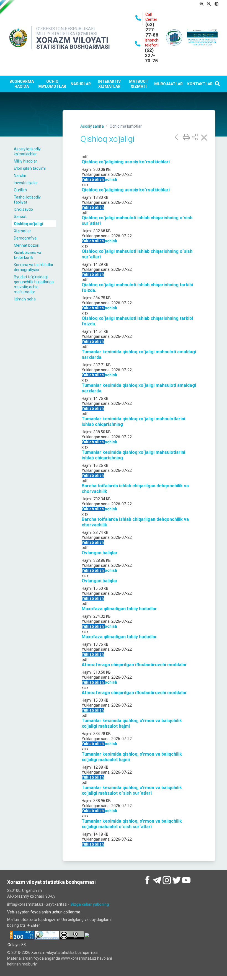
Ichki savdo (23, 209)
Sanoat (20, 216)
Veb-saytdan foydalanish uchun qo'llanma (43, 912)
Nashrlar (81, 84)
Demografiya (25, 238)
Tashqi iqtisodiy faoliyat (27, 199)
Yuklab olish (93, 179)
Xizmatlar (22, 231)
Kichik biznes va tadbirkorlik (27, 255)
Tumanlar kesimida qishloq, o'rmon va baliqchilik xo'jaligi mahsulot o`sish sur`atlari (132, 790)
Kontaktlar (200, 84)
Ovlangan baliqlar (100, 552)
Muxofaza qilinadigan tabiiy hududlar (119, 608)
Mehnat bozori (26, 245)
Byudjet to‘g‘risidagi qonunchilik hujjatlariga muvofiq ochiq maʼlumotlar (34, 284)
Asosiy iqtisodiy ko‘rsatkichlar (27, 151)
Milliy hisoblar (25, 161)
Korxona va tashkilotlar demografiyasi (33, 267)
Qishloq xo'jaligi (28, 224)
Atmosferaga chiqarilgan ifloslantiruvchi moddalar (134, 664)
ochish (111, 179)
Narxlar (20, 175)
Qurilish (20, 190)
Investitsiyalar (26, 183)
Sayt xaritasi (57, 904)
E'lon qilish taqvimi (30, 168)
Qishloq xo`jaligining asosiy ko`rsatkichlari (126, 161)
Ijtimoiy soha (25, 299)
